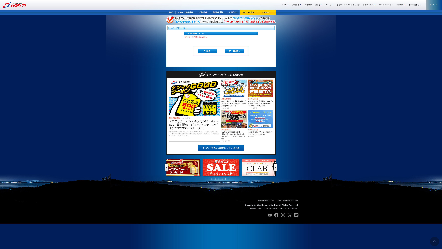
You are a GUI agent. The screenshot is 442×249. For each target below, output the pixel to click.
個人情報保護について (266, 200)
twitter (290, 215)
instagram (283, 215)
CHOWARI (274, 208)
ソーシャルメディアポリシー (288, 200)
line (296, 215)
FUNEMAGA (293, 208)
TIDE (286, 208)
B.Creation (264, 208)
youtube (270, 215)
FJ (281, 208)
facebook (276, 215)
